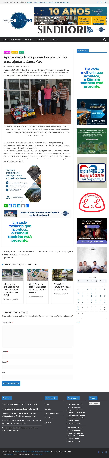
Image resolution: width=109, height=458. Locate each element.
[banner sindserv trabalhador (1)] (37, 211)
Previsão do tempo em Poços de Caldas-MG (62, 287)
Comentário (7, 322)
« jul (78, 322)
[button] (33, 39)
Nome (5, 351)
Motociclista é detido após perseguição (55, 251)
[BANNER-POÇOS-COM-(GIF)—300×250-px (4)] (20, 219)
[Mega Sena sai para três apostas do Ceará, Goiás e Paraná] (37, 270)
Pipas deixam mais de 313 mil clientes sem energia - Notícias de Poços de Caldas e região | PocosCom (76, 409)
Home (5, 40)
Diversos (7, 52)
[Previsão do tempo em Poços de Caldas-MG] (62, 270)
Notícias (28, 40)
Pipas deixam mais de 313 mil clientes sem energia (74, 430)
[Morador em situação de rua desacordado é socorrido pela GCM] (12, 270)
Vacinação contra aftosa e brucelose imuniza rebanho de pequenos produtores (19, 254)
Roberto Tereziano (51, 413)
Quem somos (16, 40)
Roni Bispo (26, 66)
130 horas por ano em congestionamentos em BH (20, 409)
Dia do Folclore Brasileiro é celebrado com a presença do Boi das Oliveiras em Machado (47, 2)
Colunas (41, 40)
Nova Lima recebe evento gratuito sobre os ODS (19, 404)
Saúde (21, 52)
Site (3, 372)
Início (47, 404)
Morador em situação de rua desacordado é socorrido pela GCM (11, 290)
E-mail (5, 362)
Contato (54, 40)
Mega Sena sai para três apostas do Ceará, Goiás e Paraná (37, 288)
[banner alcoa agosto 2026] (22, 166)
